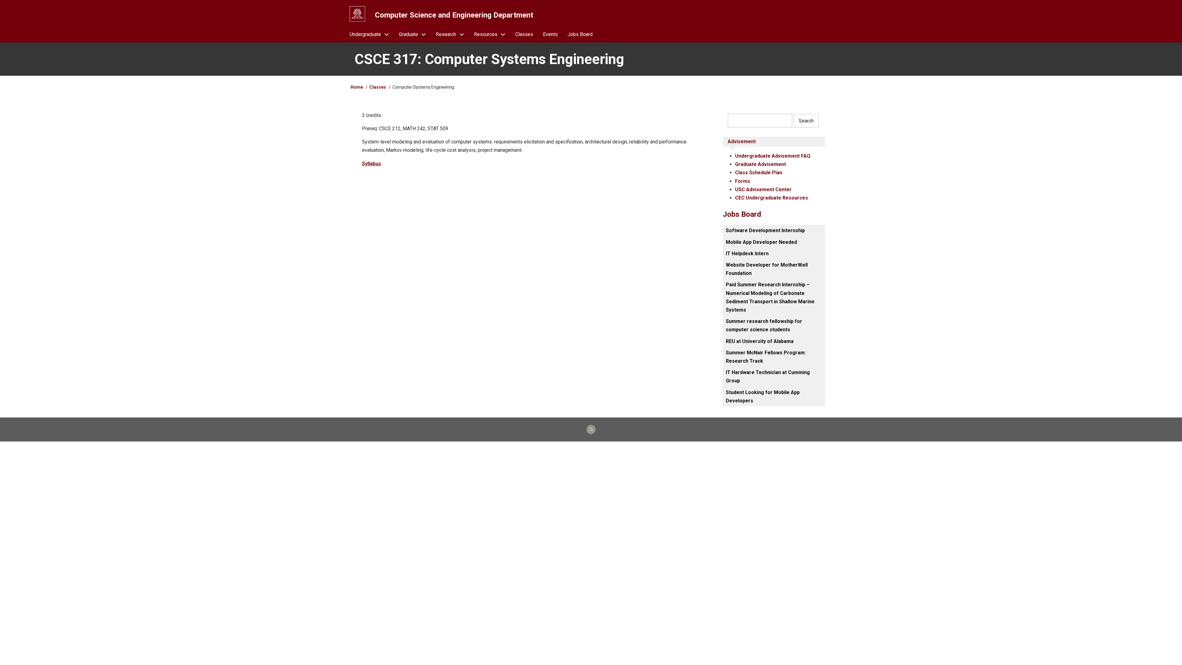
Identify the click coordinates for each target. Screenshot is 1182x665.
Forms (742, 181)
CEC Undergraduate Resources (771, 198)
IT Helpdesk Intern (747, 253)
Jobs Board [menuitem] (580, 34)
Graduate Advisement (760, 164)
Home (357, 87)
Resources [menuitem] (485, 34)
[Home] (357, 13)
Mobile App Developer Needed (761, 242)
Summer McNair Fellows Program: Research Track (766, 357)
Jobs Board (742, 214)
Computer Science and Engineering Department (454, 15)
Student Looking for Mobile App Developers (763, 396)
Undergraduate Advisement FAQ (772, 156)
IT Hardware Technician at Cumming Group (768, 376)
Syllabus (371, 164)
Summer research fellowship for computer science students (764, 325)
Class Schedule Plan (758, 172)
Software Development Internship (765, 230)
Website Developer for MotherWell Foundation (767, 269)
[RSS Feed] (591, 429)
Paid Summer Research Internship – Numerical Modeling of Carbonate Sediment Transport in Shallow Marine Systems (770, 297)
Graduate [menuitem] (408, 34)
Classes (377, 87)
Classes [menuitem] (524, 34)
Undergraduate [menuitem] (365, 34)
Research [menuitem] (446, 34)
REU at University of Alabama (760, 341)
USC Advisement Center (763, 189)
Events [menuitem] (550, 34)
